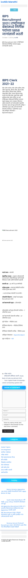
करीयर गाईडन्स (6, 452)
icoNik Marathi (9, 1)
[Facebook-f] (11, 545)
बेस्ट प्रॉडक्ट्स (5, 465)
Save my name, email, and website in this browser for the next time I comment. (13, 424)
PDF (13, 339)
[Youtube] (3, 545)
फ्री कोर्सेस (4, 460)
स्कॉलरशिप (4, 472)
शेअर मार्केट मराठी (6, 470)
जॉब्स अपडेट (7, 374)
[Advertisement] (14, 63)
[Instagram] (7, 545)
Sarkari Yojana (5, 447)
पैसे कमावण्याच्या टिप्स (8, 457)
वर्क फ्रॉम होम (5, 467)
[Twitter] (16, 545)
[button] (14, 6)
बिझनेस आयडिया (6, 462)
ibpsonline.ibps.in (19, 335)
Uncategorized (6, 450)
